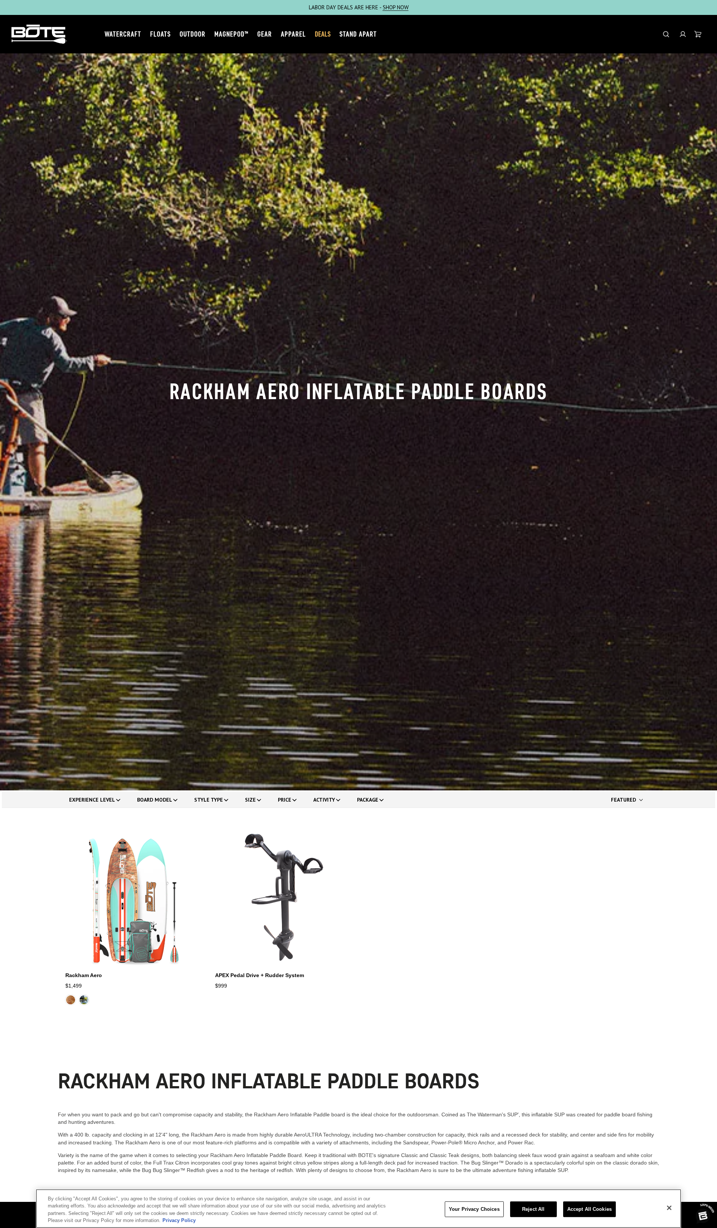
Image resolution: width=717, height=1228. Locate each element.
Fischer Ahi (84, 1000)
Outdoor (192, 33)
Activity (324, 799)
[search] (666, 34)
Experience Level (92, 799)
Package (367, 799)
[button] (682, 34)
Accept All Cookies (589, 1209)
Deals (322, 33)
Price (284, 799)
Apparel (293, 33)
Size (250, 799)
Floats (160, 33)
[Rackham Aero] (134, 897)
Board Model (154, 799)
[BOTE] (39, 34)
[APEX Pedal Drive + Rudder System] (284, 897)
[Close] (669, 1208)
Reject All (533, 1209)
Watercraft (123, 33)
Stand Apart (358, 33)
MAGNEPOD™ (231, 33)
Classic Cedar (70, 1000)
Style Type (208, 799)
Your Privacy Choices (474, 1209)
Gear (264, 33)
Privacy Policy (179, 1220)
